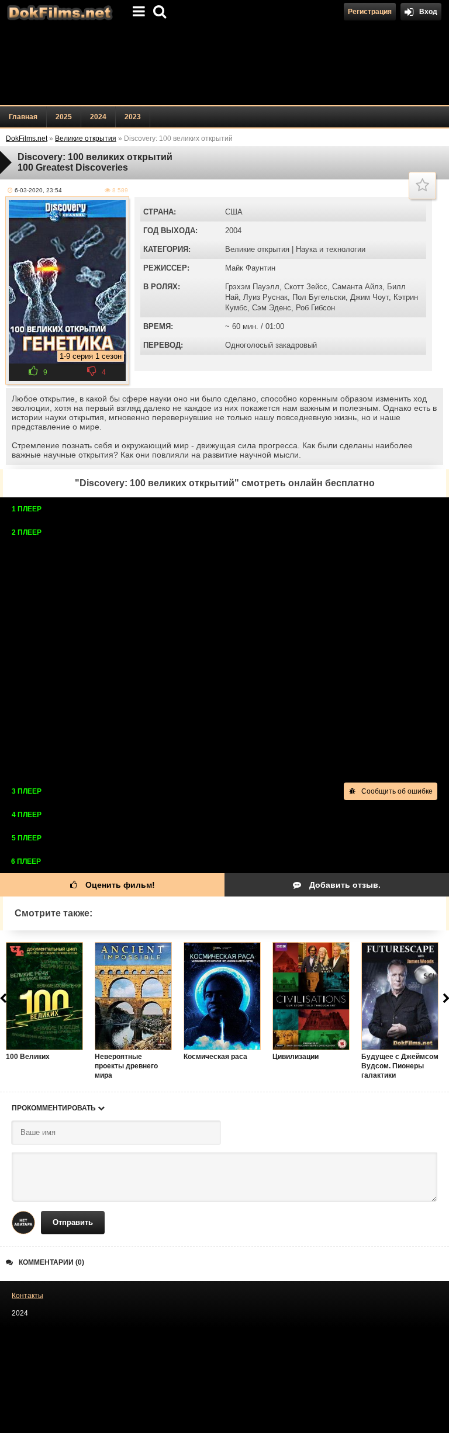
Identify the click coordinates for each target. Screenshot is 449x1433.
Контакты (27, 1296)
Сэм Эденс (271, 307)
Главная (23, 117)
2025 (64, 117)
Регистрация (370, 12)
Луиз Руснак (265, 297)
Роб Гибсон (315, 307)
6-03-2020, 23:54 (38, 190)
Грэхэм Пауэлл (252, 286)
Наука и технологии (330, 249)
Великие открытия (257, 249)
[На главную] (58, 11)
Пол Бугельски (319, 297)
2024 (98, 117)
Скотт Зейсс (305, 286)
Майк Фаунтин (250, 268)
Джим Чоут (369, 297)
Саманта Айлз (357, 286)
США (234, 211)
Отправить (73, 1222)
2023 (133, 117)
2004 (233, 230)
